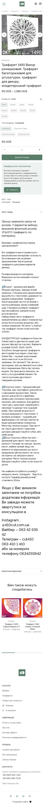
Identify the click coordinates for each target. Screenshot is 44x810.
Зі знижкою (11, 710)
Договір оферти (9, 733)
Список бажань (9, 760)
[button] (4, 105)
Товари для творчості (12, 701)
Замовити (14, 190)
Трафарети (15, 11)
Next (39, 34)
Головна (5, 11)
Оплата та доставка (11, 723)
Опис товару (7, 212)
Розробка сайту (20, 802)
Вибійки (5, 691)
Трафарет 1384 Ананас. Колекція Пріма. (32, 626)
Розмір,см (9, 99)
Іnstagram (25, 474)
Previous (4, 34)
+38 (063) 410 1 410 (11, 775)
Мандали (25, 11)
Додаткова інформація (11, 571)
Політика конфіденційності (14, 737)
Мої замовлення (9, 755)
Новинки (10, 705)
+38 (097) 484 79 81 (11, 778)
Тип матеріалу (13, 123)
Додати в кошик (22, 157)
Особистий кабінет (11, 750)
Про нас (6, 728)
